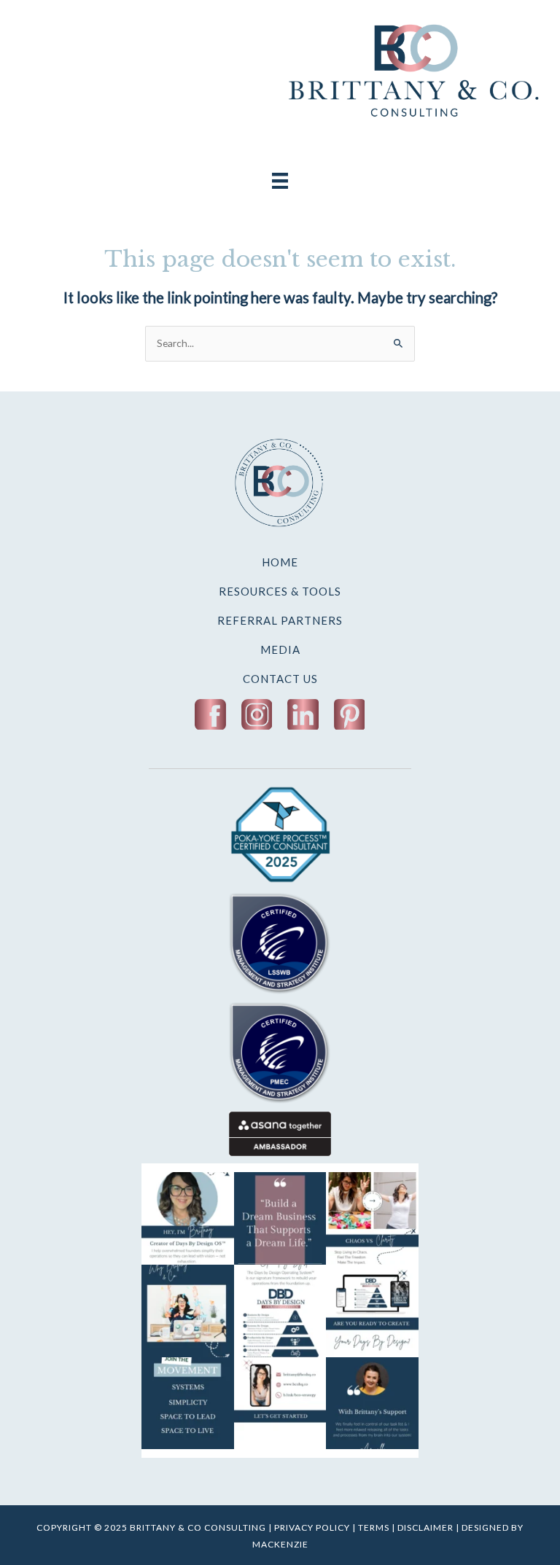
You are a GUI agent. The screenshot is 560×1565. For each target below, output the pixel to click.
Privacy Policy (312, 1527)
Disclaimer (425, 1527)
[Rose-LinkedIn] (303, 714)
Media (280, 649)
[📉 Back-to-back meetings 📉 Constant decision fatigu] (372, 1218)
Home (280, 562)
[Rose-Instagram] (257, 714)
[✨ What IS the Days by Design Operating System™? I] (280, 1311)
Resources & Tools (280, 591)
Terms (373, 1527)
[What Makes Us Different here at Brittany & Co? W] (187, 1311)
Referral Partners (280, 620)
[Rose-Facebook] (210, 714)
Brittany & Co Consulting (199, 1527)
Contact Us (280, 678)
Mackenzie (280, 1544)
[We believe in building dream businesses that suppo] (280, 1218)
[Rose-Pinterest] (349, 714)
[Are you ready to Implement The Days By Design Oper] (372, 1311)
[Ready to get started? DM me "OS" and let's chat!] (280, 1403)
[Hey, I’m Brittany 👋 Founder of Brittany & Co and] (187, 1218)
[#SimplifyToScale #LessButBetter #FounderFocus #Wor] (372, 1403)
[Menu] (280, 179)
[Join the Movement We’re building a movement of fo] (187, 1403)
